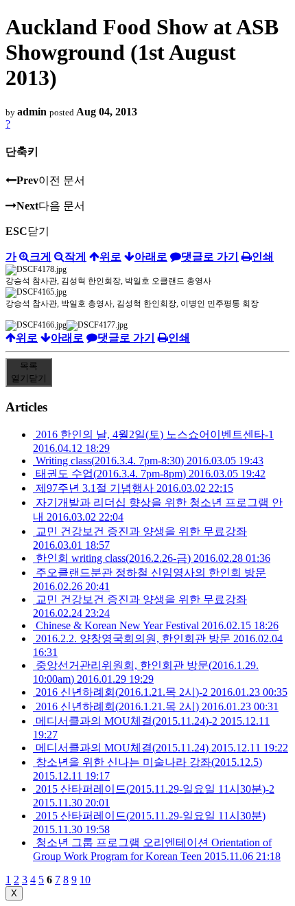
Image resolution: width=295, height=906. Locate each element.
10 (85, 879)
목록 (29, 372)
